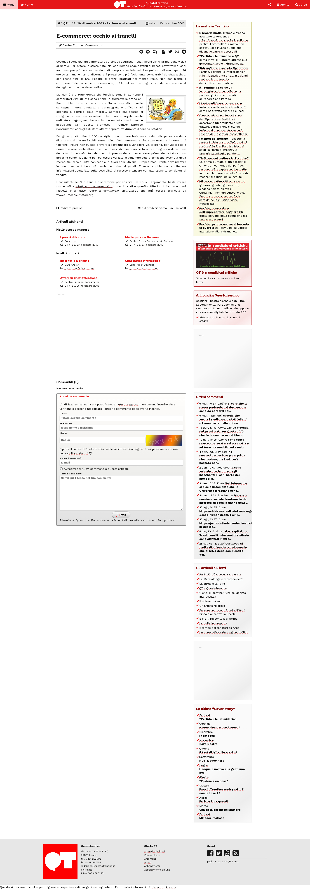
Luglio (222, 769)
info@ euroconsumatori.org (95, 186)
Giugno (213, 779)
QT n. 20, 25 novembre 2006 (82, 285)
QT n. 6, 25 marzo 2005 (144, 268)
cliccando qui (79, 453)
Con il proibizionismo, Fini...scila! (161, 208)
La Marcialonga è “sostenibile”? (221, 579)
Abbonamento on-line (157, 869)
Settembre (211, 758)
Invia (122, 514)
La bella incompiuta (213, 623)
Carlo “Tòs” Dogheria (142, 264)
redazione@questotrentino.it (98, 865)
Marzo (220, 807)
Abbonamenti (152, 865)
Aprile (213, 799)
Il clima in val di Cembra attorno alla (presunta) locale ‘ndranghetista (223, 59)
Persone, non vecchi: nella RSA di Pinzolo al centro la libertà (222, 612)
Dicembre (207, 733)
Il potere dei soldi (211, 601)
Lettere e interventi (121, 23)
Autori (147, 862)
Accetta (171, 887)
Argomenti (150, 858)
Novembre (208, 742)
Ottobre (218, 750)
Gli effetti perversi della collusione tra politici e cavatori (223, 214)
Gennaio (219, 725)
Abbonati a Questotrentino (217, 295)
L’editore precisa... (71, 208)
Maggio (221, 789)
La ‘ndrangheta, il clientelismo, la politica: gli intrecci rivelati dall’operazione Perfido (220, 93)
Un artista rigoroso (212, 605)
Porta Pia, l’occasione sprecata (220, 574)
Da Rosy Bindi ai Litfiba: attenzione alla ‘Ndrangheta (224, 227)
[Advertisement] (121, 335)
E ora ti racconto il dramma (218, 618)
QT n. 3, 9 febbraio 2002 (79, 268)
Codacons (70, 241)
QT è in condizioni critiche (216, 272)
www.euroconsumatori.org (74, 195)
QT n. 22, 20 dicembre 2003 (83, 23)
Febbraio (218, 717)
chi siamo (86, 869)
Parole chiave (152, 855)
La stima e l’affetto (212, 583)
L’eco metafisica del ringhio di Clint (223, 632)
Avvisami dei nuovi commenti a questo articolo (96, 468)
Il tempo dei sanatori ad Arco (219, 627)
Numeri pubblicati (154, 851)
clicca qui (157, 887)
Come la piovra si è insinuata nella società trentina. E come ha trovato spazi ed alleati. (222, 107)
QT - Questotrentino (213, 588)
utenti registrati (129, 404)
